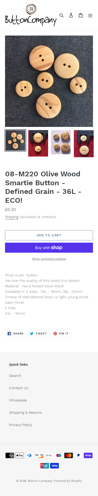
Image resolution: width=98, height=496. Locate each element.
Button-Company (40, 481)
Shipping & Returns (25, 412)
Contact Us (18, 388)
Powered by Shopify (68, 481)
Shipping (11, 217)
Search (15, 375)
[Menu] (90, 15)
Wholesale (18, 400)
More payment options (49, 258)
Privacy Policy (20, 425)
